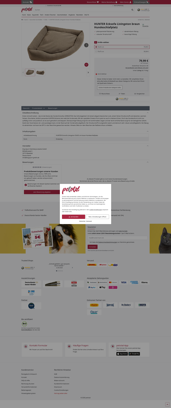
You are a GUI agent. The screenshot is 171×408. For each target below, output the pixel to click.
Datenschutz (82, 221)
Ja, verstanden (73, 217)
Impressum (89, 221)
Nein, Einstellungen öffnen (97, 217)
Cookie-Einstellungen (95, 210)
